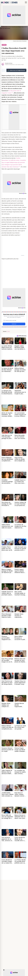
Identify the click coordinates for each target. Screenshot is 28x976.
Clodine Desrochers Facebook (19, 41)
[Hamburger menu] (26, 2)
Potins (4, 44)
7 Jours (8, 331)
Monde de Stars (8, 63)
